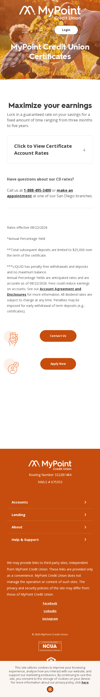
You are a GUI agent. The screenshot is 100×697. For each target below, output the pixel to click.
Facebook (50, 603)
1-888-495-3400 (37, 190)
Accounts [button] (20, 502)
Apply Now (63, 364)
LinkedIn (50, 611)
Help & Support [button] (25, 539)
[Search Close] (41, 30)
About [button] (17, 527)
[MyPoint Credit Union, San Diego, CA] (50, 13)
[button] (50, 149)
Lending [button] (18, 514)
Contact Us (63, 336)
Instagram (50, 619)
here (85, 682)
